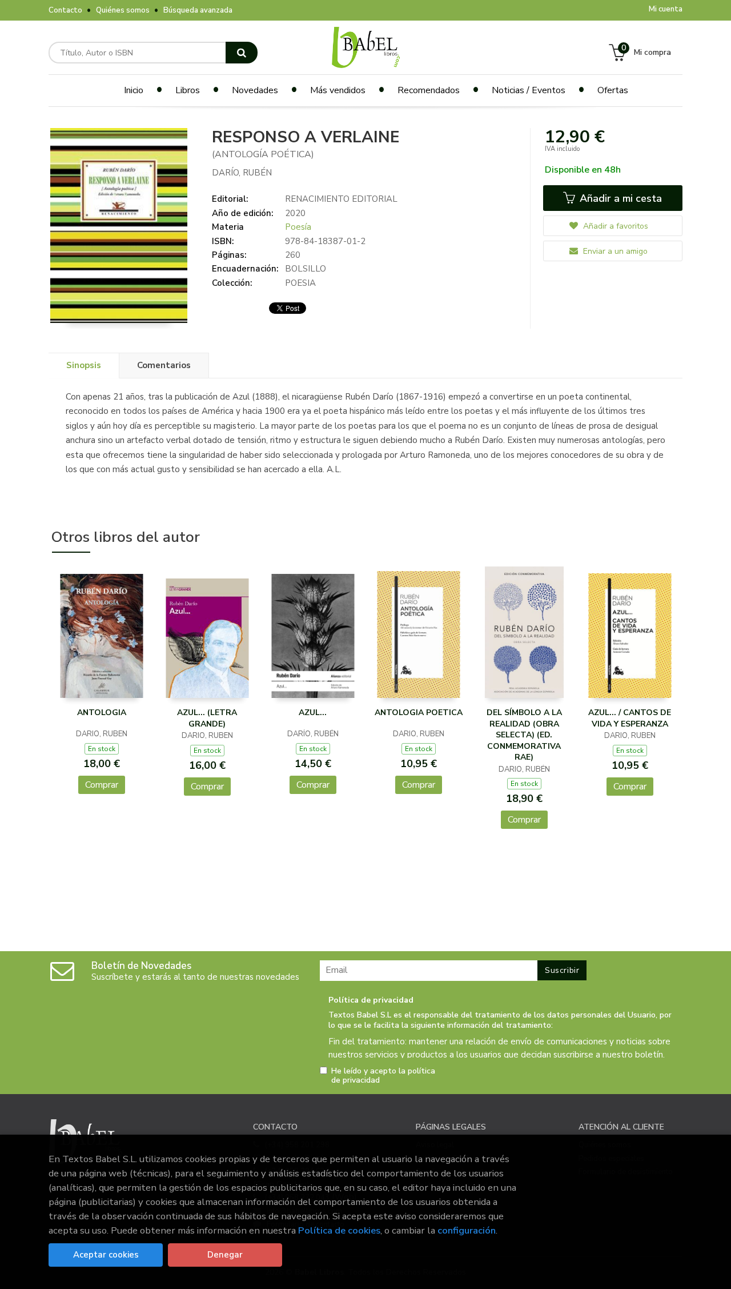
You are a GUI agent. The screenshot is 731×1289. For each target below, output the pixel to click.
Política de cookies (339, 1230)
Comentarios (164, 365)
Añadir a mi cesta (619, 198)
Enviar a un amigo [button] (614, 251)
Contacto (65, 10)
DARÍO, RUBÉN (242, 172)
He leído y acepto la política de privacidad (383, 1076)
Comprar (101, 785)
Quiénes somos (123, 10)
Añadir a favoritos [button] (614, 226)
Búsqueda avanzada (197, 10)
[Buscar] (242, 52)
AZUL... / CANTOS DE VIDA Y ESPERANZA (629, 718)
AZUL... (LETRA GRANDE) (207, 718)
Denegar (225, 1254)
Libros (187, 90)
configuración (466, 1230)
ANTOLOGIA (101, 712)
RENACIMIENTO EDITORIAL (341, 199)
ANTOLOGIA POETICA (419, 712)
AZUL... (313, 712)
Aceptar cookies (106, 1254)
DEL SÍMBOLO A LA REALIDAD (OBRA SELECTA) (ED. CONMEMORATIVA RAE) (524, 735)
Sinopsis (83, 365)
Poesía (298, 227)
